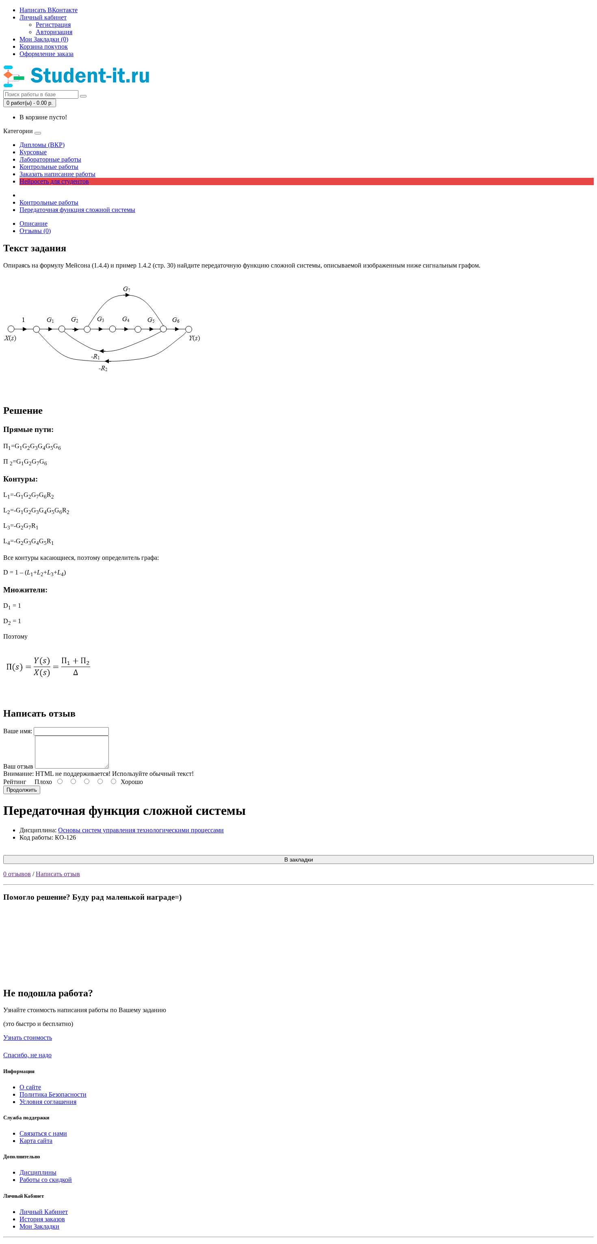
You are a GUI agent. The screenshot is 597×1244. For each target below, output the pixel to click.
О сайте (30, 1087)
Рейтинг (14, 781)
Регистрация (53, 24)
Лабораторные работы (50, 159)
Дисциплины (37, 1172)
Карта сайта (35, 1140)
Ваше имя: (17, 731)
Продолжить (21, 790)
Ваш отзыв (18, 766)
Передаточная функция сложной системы (77, 209)
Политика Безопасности (53, 1094)
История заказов (42, 1219)
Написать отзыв (58, 873)
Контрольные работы (48, 166)
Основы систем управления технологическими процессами (141, 830)
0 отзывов (17, 873)
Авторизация (54, 31)
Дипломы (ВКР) (42, 144)
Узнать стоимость (27, 1037)
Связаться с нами (43, 1133)
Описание (33, 223)
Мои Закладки (39, 1226)
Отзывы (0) (35, 230)
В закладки (298, 859)
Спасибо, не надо (27, 1055)
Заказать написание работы (57, 174)
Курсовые (33, 152)
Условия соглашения (47, 1101)
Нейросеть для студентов (54, 181)
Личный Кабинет (43, 1211)
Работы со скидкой (45, 1179)
